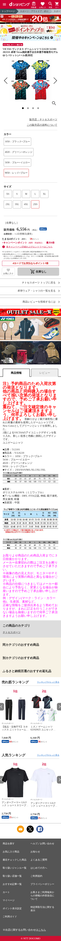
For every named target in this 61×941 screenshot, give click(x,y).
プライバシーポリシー (42, 884)
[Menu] (4, 4)
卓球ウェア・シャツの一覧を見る (36, 291)
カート (6, 892)
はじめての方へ (38, 868)
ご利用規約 (36, 876)
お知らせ (35, 851)
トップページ (8, 11)
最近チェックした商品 (14, 860)
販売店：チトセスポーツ (43, 119)
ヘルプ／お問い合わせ (42, 843)
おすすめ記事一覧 (12, 884)
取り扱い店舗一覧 (12, 876)
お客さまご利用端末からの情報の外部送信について (42, 895)
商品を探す (9, 843)
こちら (42, 929)
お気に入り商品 (11, 851)
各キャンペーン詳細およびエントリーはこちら (29, 246)
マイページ (9, 900)
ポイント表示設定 (12, 908)
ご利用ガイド (10, 916)
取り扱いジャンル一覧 (14, 868)
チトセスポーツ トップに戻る (39, 282)
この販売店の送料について (42, 125)
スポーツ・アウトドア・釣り (34, 11)
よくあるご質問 (38, 860)
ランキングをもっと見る (48, 682)
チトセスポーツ (12, 632)
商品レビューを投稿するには (39, 302)
